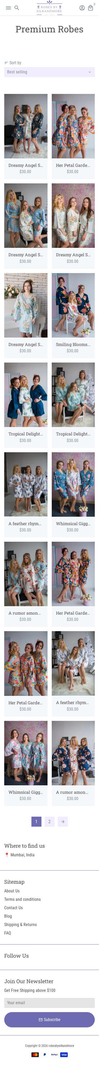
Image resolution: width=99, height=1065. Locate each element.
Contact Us (13, 907)
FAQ (7, 933)
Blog (8, 916)
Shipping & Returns (20, 924)
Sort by (12, 62)
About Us (12, 890)
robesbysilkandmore (61, 1046)
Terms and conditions (22, 899)
